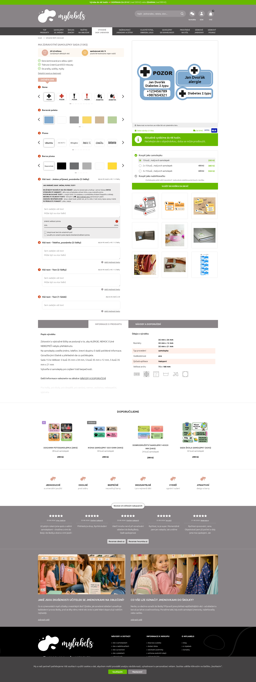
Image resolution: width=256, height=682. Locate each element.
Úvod (40, 38)
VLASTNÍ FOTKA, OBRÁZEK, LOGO (146, 31)
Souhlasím (118, 672)
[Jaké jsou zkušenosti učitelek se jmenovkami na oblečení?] (81, 574)
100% (70, 227)
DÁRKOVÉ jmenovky (199, 31)
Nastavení (137, 672)
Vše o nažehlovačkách (121, 646)
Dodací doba (153, 646)
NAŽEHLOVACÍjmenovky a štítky (124, 31)
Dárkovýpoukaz (212, 31)
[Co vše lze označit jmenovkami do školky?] (174, 574)
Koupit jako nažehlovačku (152, 176)
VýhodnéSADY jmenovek (102, 31)
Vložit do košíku (175, 186)
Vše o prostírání (119, 650)
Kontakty (186, 650)
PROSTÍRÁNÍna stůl (185, 31)
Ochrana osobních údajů (157, 653)
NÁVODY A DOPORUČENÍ (93, 378)
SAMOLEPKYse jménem (59, 31)
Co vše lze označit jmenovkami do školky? (162, 599)
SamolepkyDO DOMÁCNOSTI (167, 31)
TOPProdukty (44, 31)
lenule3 (168, 520)
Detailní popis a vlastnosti (49, 73)
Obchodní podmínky (155, 650)
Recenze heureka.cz (138, 541)
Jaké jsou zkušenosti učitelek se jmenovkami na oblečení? (81, 599)
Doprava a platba (154, 643)
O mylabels (187, 646)
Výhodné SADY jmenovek (55, 38)
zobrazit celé (43, 620)
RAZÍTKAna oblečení (83, 31)
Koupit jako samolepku (150, 155)
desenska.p (205, 520)
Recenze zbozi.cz (116, 541)
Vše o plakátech (119, 653)
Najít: (140, 14)
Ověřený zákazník (97, 520)
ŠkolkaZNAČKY (71, 31)
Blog (185, 643)
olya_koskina (60, 520)
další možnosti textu (112, 262)
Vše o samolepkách (120, 643)
